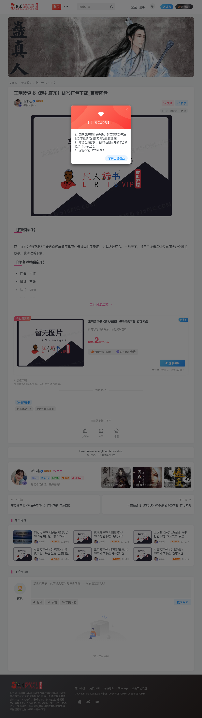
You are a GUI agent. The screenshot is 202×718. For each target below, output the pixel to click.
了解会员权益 (116, 158)
